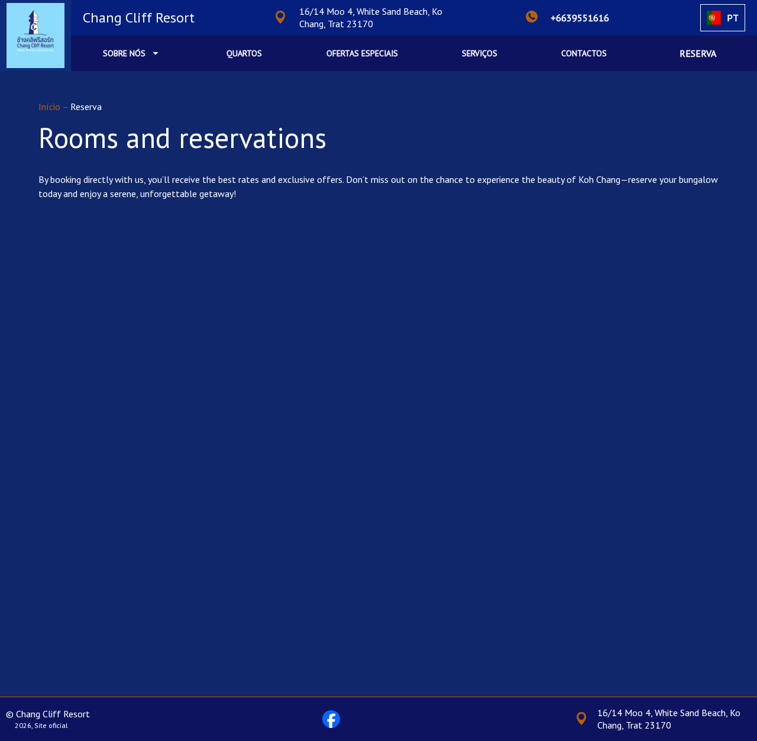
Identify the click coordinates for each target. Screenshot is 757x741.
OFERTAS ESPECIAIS (362, 53)
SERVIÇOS (479, 53)
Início (50, 106)
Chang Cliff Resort (139, 17)
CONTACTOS (584, 53)
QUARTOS (244, 53)
